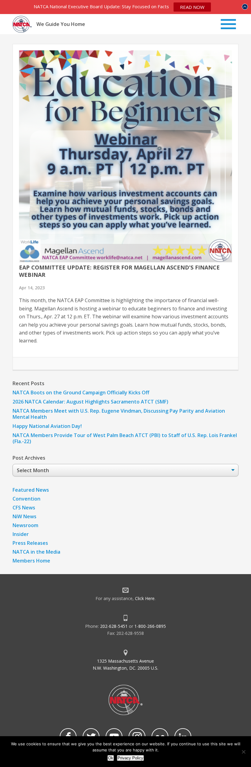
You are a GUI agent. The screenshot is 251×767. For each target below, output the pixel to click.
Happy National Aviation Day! (47, 426)
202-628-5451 (114, 626)
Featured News (31, 490)
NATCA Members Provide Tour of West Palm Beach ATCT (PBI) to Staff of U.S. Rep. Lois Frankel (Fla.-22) (125, 438)
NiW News (24, 516)
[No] (243, 752)
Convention (26, 498)
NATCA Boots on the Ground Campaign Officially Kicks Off (81, 392)
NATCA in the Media (36, 551)
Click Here (145, 598)
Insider (21, 534)
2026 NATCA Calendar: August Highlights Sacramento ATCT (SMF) (90, 401)
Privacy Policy (130, 758)
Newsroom (25, 525)
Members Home (31, 560)
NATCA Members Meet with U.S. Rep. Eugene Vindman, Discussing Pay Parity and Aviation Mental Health (119, 413)
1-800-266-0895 (150, 626)
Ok (110, 758)
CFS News (24, 507)
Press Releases (30, 543)
